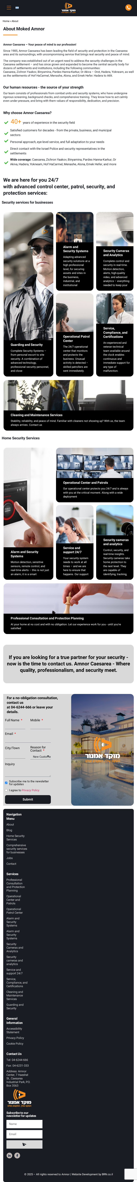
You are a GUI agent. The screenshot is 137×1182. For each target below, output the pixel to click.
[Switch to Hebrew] (17, 8)
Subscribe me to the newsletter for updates (29, 783)
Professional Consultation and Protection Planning (15, 885)
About (10, 824)
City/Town (12, 748)
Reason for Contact (38, 749)
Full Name (12, 720)
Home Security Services (15, 838)
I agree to (24, 790)
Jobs (9, 858)
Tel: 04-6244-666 (17, 1060)
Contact (11, 864)
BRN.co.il (107, 1174)
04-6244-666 (21, 707)
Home (6, 21)
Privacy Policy (30, 790)
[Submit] (24, 1144)
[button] (8, 7)
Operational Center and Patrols (13, 900)
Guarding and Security (15, 1007)
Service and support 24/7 (14, 972)
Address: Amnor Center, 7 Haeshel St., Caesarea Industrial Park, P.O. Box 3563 (18, 1078)
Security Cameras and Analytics (14, 947)
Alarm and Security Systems (12, 922)
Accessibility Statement (14, 1030)
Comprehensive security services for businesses (16, 849)
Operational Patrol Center (14, 911)
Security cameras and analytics (14, 960)
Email (9, 734)
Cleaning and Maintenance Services (14, 995)
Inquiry (10, 764)
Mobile (35, 720)
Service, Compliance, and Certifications (16, 982)
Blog (9, 830)
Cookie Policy (14, 1044)
